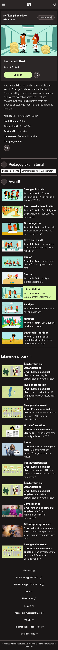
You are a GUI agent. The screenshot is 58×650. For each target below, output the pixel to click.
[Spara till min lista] (37, 75)
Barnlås (29, 591)
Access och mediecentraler (27, 613)
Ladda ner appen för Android (27, 584)
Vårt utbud (27, 570)
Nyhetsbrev (27, 598)
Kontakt (27, 606)
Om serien (44, 17)
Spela (17, 75)
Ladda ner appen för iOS (27, 577)
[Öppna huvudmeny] (3, 4)
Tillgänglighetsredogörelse (27, 627)
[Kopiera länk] (7, 148)
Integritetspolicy (27, 634)
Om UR (27, 620)
